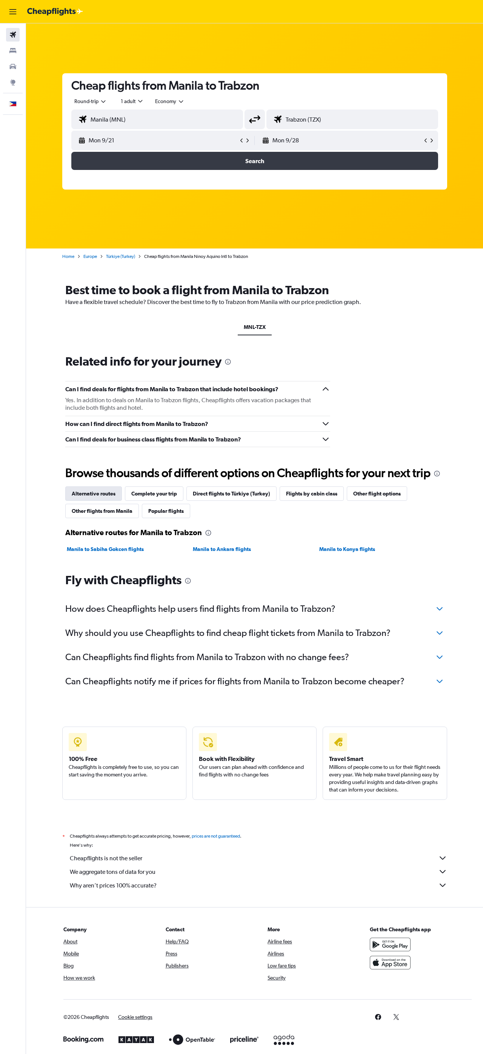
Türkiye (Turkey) (120, 256)
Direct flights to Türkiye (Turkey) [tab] (231, 494)
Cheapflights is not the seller (106, 858)
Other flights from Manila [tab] (102, 511)
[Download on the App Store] (390, 962)
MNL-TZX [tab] (255, 327)
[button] (13, 11)
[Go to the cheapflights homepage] (55, 11)
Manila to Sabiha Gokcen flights (105, 549)
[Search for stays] (13, 50)
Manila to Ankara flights (222, 549)
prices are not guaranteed (216, 836)
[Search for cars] (13, 66)
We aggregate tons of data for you (112, 871)
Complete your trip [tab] (154, 494)
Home (68, 256)
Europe (90, 256)
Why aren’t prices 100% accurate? (113, 885)
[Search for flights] (13, 34)
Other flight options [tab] (377, 494)
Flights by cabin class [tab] (311, 494)
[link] (378, 1017)
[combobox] (90, 101)
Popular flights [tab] (166, 511)
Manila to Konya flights (347, 549)
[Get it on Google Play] (390, 944)
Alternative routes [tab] (93, 494)
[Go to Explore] (13, 82)
